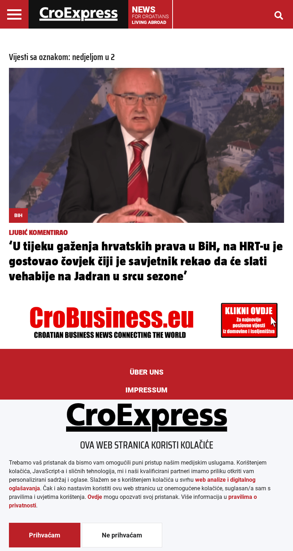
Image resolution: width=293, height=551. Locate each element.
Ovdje (95, 497)
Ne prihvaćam (122, 535)
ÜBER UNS (147, 372)
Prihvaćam (44, 535)
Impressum (146, 390)
